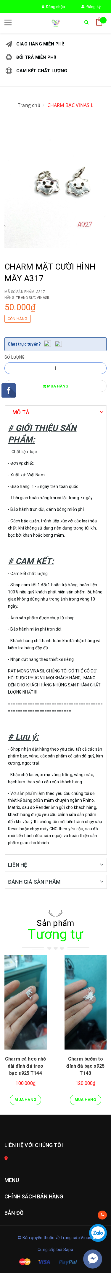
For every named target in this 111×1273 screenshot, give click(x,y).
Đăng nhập (54, 6)
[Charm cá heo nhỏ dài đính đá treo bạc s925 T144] (25, 1002)
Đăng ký (92, 6)
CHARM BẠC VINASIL (70, 105)
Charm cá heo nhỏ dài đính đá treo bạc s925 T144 (25, 1066)
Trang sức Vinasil (33, 298)
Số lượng (14, 357)
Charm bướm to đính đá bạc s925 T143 (85, 1066)
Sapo (68, 1249)
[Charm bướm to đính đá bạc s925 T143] (86, 1002)
